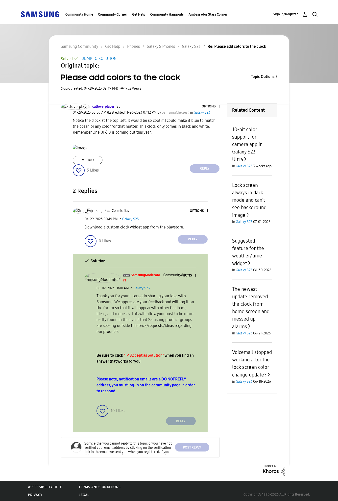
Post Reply (192, 447)
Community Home (79, 14)
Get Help (138, 14)
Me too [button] (88, 160)
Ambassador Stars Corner (208, 14)
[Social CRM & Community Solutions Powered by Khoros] (274, 470)
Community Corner (112, 14)
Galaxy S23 (191, 46)
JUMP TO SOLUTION (99, 58)
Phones (133, 46)
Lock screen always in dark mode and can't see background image (249, 200)
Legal (84, 495)
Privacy (35, 495)
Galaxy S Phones (161, 46)
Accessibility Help (45, 487)
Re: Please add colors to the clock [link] (237, 46)
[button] (210, 106)
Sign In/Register (285, 14)
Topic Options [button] (262, 76)
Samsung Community (79, 46)
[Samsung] (40, 14)
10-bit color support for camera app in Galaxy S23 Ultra (247, 144)
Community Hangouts (167, 14)
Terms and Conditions (100, 487)
